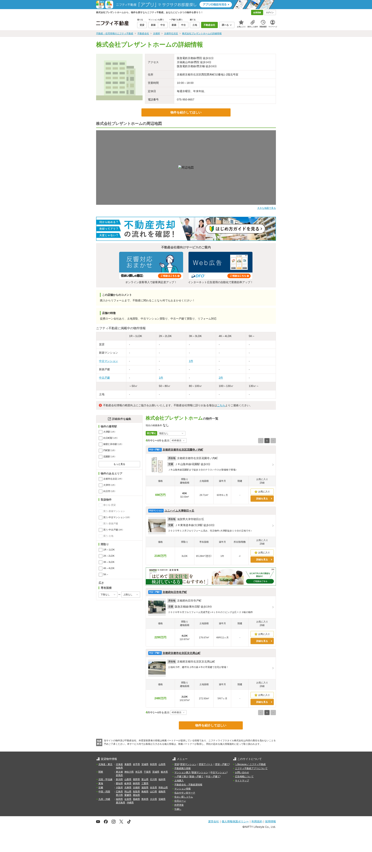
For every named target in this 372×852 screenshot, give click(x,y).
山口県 (153, 791)
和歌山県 (163, 787)
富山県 (144, 779)
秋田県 (153, 764)
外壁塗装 (179, 805)
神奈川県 (129, 772)
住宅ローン (180, 801)
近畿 (100, 787)
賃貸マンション (188, 764)
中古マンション (108, 361)
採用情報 (270, 821)
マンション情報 (182, 788)
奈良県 (153, 787)
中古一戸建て (213, 776)
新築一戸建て (196, 776)
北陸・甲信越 (105, 779)
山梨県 (127, 779)
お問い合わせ (242, 772)
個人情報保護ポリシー (235, 821)
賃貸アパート (206, 764)
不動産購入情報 (182, 768)
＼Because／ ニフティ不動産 (250, 764)
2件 (221, 377)
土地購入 (179, 780)
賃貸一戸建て (222, 764)
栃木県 (164, 772)
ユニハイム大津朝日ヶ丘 (179, 510)
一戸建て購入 (181, 776)
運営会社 (213, 821)
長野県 (136, 779)
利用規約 (256, 821)
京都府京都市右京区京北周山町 (182, 653)
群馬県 (119, 775)
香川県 (119, 795)
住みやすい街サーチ (184, 792)
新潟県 (119, 779)
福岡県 (119, 799)
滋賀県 (144, 787)
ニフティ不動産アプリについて (251, 768)
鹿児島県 (120, 802)
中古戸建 (104, 377)
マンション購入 (182, 772)
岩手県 (136, 764)
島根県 (144, 791)
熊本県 (144, 799)
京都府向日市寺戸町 (175, 592)
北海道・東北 (105, 764)
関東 (100, 772)
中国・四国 (104, 791)
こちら (221, 405)
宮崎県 (161, 799)
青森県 (127, 764)
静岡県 (136, 783)
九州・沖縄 (104, 799)
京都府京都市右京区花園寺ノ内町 (183, 449)
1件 (191, 361)
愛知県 (119, 783)
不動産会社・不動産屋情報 (188, 784)
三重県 (144, 783)
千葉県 (147, 772)
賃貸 (176, 764)
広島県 (119, 791)
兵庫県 (127, 787)
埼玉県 (138, 772)
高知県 (136, 795)
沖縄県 (130, 802)
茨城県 (155, 772)
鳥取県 (136, 791)
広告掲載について (244, 776)
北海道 (119, 764)
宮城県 (144, 764)
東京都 (119, 772)
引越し (177, 809)
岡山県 (127, 791)
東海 (100, 783)
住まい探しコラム (183, 796)
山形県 (161, 764)
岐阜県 (127, 783)
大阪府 (119, 787)
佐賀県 (127, 799)
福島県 (119, 767)
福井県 (161, 779)
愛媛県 (127, 795)
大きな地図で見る (266, 208)
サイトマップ (242, 780)
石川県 (153, 779)
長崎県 (136, 799)
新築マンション (200, 772)
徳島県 (161, 791)
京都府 (136, 787)
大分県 (153, 799)
